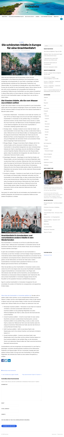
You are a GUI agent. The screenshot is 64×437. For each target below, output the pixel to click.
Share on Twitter (6, 360)
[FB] (61, 19)
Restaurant (46, 148)
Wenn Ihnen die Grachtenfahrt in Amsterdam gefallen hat (16, 295)
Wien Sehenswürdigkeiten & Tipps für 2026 (52, 51)
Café (45, 105)
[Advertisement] (32, 30)
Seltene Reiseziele (47, 157)
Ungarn (46, 140)
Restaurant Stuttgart (49, 150)
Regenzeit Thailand (48, 232)
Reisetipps (4, 16)
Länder (37, 16)
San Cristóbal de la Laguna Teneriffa (10, 374)
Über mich (56, 16)
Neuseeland (47, 124)
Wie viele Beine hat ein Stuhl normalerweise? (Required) (15, 420)
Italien (46, 121)
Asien (45, 100)
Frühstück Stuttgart (48, 210)
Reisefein (32, 6)
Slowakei (46, 132)
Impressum (54, 434)
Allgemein (21, 42)
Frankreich (47, 118)
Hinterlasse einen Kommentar (9, 370)
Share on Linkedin (9, 360)
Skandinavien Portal (48, 255)
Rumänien (47, 129)
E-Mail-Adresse (5, 408)
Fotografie (46, 111)
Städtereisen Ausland (46, 16)
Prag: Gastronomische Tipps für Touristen (31, 374)
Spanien (46, 134)
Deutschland (46, 108)
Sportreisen (46, 159)
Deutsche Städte (29, 16)
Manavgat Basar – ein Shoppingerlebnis (52, 217)
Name (3, 403)
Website (3, 414)
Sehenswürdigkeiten (48, 154)
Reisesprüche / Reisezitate (49, 229)
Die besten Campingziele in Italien (50, 67)
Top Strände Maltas (48, 226)
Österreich (47, 126)
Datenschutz (60, 434)
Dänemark (47, 116)
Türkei (46, 137)
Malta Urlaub (46, 224)
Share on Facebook (2, 360)
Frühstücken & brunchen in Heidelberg (51, 207)
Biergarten (46, 102)
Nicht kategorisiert (47, 143)
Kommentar (4, 384)
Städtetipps (46, 165)
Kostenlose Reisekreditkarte (16, 16)
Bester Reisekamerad (25, 50)
